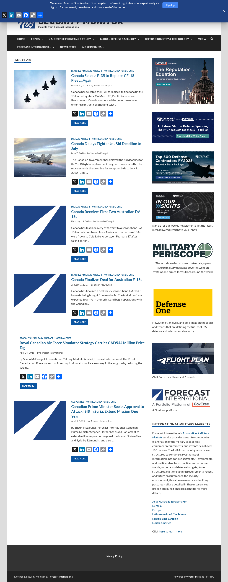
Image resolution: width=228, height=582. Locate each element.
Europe (157, 510)
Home (21, 39)
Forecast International (34, 47)
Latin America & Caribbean (169, 514)
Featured (76, 71)
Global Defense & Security (118, 39)
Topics (35, 39)
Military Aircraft (92, 71)
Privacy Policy (114, 556)
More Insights (92, 47)
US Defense (128, 71)
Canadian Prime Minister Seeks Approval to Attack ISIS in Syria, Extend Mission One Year (107, 411)
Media (202, 39)
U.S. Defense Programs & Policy (70, 39)
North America (112, 71)
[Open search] (212, 39)
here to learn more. (171, 531)
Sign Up (170, 5)
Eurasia (157, 505)
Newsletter (68, 47)
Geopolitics (26, 338)
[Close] (224, 11)
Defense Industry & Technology (167, 39)
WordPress (193, 576)
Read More (78, 122)
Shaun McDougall (103, 85)
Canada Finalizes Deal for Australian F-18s (106, 279)
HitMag (209, 576)
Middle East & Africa (165, 518)
